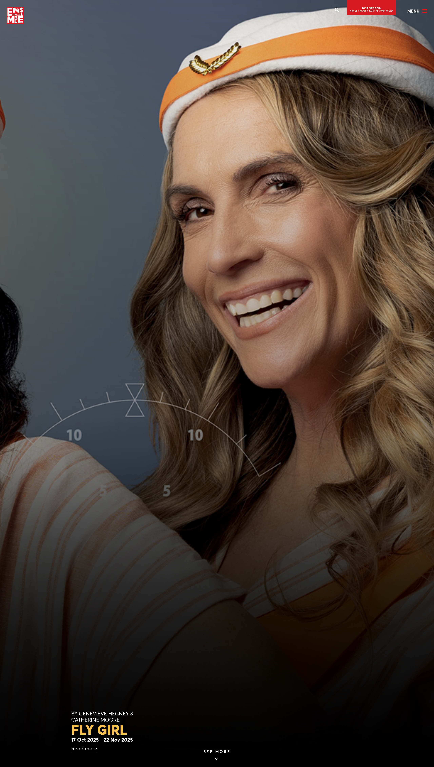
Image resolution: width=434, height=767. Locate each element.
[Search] (337, 10)
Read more (84, 748)
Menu (413, 11)
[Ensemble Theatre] (15, 15)
